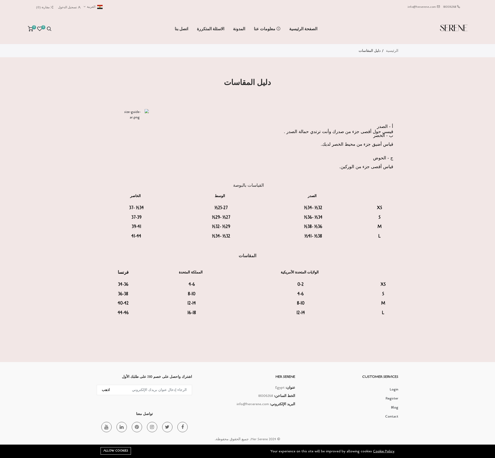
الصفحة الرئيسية (303, 29)
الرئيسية (392, 50)
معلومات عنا (265, 29)
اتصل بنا (181, 29)
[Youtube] (106, 427)
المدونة (239, 29)
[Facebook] (182, 427)
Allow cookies (115, 451)
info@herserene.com (422, 7)
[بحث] (49, 29)
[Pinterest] (137, 427)
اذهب (106, 389)
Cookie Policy (383, 451)
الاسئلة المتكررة (210, 29)
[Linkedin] (122, 427)
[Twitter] (167, 427)
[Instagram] (152, 427)
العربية (90, 7)
